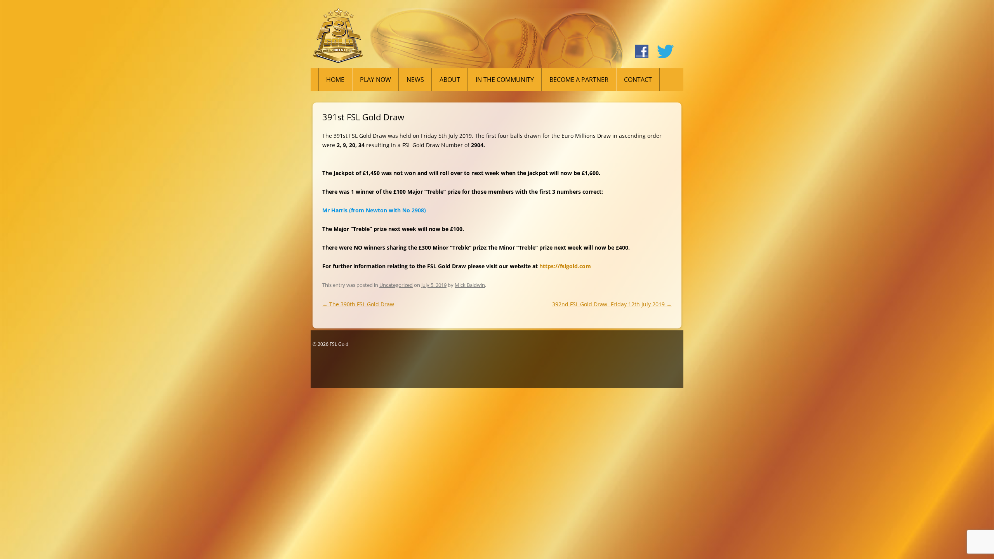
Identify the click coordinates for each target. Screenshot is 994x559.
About (450, 79)
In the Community (505, 79)
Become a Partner (578, 79)
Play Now (375, 79)
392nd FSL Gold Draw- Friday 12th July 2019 (612, 304)
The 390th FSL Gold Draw (358, 304)
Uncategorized (396, 284)
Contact (638, 79)
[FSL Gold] (338, 38)
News (415, 79)
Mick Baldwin (470, 284)
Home (335, 79)
